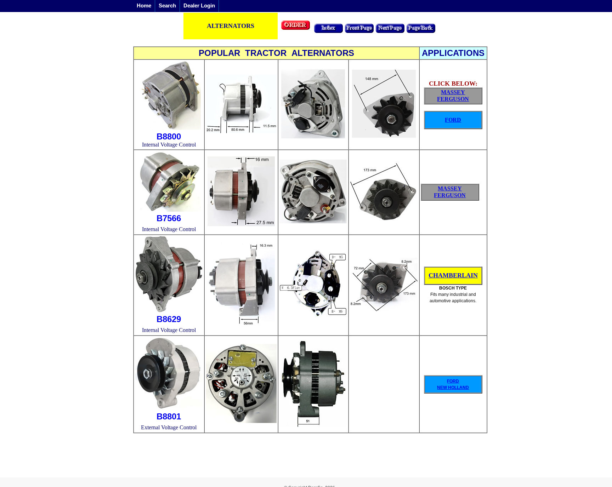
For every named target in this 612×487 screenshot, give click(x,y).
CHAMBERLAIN (453, 275)
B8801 (169, 416)
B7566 (169, 218)
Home (144, 5)
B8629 (169, 319)
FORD (453, 120)
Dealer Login (199, 5)
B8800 (169, 136)
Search (167, 5)
